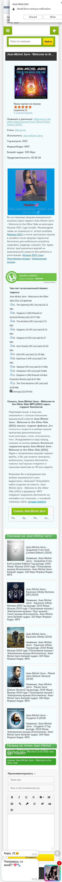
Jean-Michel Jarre (33, 135)
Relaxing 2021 (15, 234)
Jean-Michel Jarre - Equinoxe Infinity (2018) (39, 635)
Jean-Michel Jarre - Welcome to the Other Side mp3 (30, 753)
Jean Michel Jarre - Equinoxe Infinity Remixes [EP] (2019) (40, 592)
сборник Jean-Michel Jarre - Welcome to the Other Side (29, 761)
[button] (12, 797)
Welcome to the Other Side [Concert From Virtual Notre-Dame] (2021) (29, 122)
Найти (48, 41)
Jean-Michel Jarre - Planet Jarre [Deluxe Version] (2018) (40, 676)
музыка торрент (37, 501)
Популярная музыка (18, 258)
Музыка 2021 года (33, 255)
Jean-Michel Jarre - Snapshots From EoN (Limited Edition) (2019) (39, 550)
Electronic (20, 130)
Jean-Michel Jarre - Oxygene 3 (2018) (36, 716)
